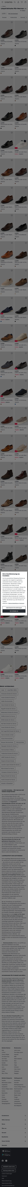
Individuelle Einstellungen (14, 607)
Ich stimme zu (14, 611)
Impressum (21, 603)
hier (14, 599)
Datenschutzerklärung (13, 603)
